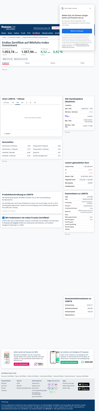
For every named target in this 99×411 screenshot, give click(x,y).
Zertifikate (36, 33)
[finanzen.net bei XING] (56, 388)
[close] (90, 8)
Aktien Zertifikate (33, 376)
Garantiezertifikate (46, 376)
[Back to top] (90, 409)
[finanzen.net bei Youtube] (56, 384)
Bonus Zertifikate (20, 376)
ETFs (29, 33)
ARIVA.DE (48, 409)
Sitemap (4, 390)
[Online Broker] (8, 29)
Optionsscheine (70, 376)
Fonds (23, 33)
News (10, 33)
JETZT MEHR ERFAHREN (69, 362)
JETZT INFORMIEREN (21, 364)
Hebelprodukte (47, 33)
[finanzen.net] (8, 27)
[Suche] (49, 28)
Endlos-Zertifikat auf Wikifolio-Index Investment (35, 37)
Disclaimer (35, 388)
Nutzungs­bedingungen (39, 390)
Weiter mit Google (77, 31)
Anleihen (58, 33)
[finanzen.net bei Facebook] (52, 384)
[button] (59, 27)
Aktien (3, 33)
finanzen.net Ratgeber (11, 223)
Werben (19, 386)
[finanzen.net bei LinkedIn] (52, 388)
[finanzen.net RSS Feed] (54, 391)
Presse (3, 388)
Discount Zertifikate (7, 376)
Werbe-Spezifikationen (24, 388)
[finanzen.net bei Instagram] (49, 384)
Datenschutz (36, 386)
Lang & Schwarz (88, 206)
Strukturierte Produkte (14, 37)
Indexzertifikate (59, 376)
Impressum (35, 383)
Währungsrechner (69, 386)
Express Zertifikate (82, 376)
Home (4, 37)
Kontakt (3, 383)
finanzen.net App (68, 383)
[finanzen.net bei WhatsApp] (50, 391)
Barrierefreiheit (37, 396)
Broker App (66, 388)
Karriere (4, 386)
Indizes (16, 33)
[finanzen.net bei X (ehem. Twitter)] (49, 388)
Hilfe (18, 383)
